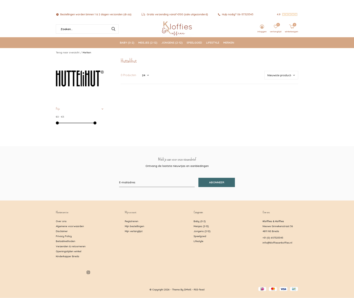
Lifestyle (212, 42)
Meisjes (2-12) (147, 42)
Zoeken (113, 29)
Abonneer (216, 182)
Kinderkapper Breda (67, 256)
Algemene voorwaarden (70, 226)
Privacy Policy (64, 236)
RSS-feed (199, 289)
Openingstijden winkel (68, 251)
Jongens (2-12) (172, 42)
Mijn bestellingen (134, 226)
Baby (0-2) (127, 42)
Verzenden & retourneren (71, 246)
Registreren (131, 221)
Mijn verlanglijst (134, 231)
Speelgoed (194, 42)
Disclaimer (62, 231)
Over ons (61, 221)
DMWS (187, 289)
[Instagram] (88, 272)
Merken (228, 42)
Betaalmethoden (65, 241)
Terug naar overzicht (67, 52)
